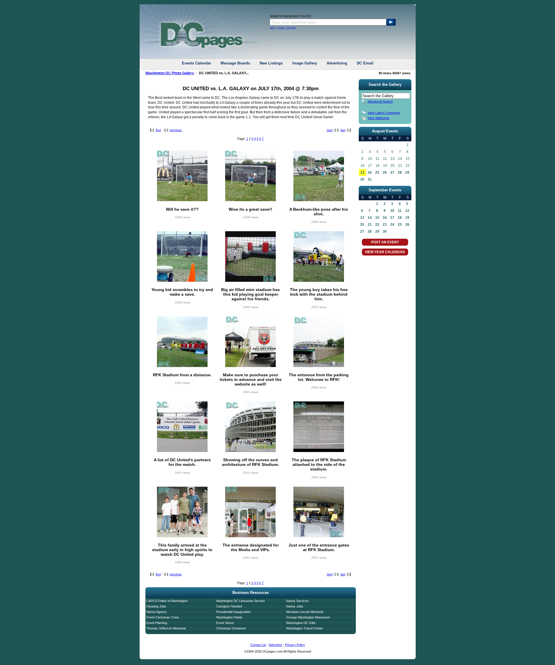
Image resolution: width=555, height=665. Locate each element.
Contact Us (258, 645)
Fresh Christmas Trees (162, 617)
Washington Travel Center (304, 628)
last (343, 130)
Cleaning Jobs (156, 606)
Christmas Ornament (231, 628)
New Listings (271, 63)
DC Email (365, 63)
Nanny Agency (156, 612)
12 (407, 211)
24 (370, 173)
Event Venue (225, 623)
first (158, 130)
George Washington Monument (308, 617)
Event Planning (156, 623)
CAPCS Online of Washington (167, 601)
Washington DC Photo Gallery (169, 73)
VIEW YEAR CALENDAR (385, 252)
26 (385, 173)
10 (392, 211)
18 (400, 218)
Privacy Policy (295, 645)
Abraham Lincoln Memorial (304, 612)
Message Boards (235, 63)
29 (407, 173)
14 (370, 218)
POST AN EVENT (385, 242)
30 (362, 179)
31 (370, 179)
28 (400, 173)
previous (176, 130)
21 (370, 225)
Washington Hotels (229, 617)
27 (392, 173)
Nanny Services (297, 601)
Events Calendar (196, 63)
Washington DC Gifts (301, 623)
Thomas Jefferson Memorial (166, 628)
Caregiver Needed (229, 606)
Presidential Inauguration (233, 612)
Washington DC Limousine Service (240, 601)
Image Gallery (304, 63)
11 (400, 211)
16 (385, 218)
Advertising (337, 63)
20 (362, 225)
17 (392, 218)
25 (377, 173)
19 (407, 218)
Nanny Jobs (294, 606)
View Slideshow (378, 118)
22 (377, 225)
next (330, 130)
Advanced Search (380, 101)
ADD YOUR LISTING (283, 28)
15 (377, 218)
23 (362, 173)
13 (362, 218)
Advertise (275, 645)
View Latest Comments (384, 112)
